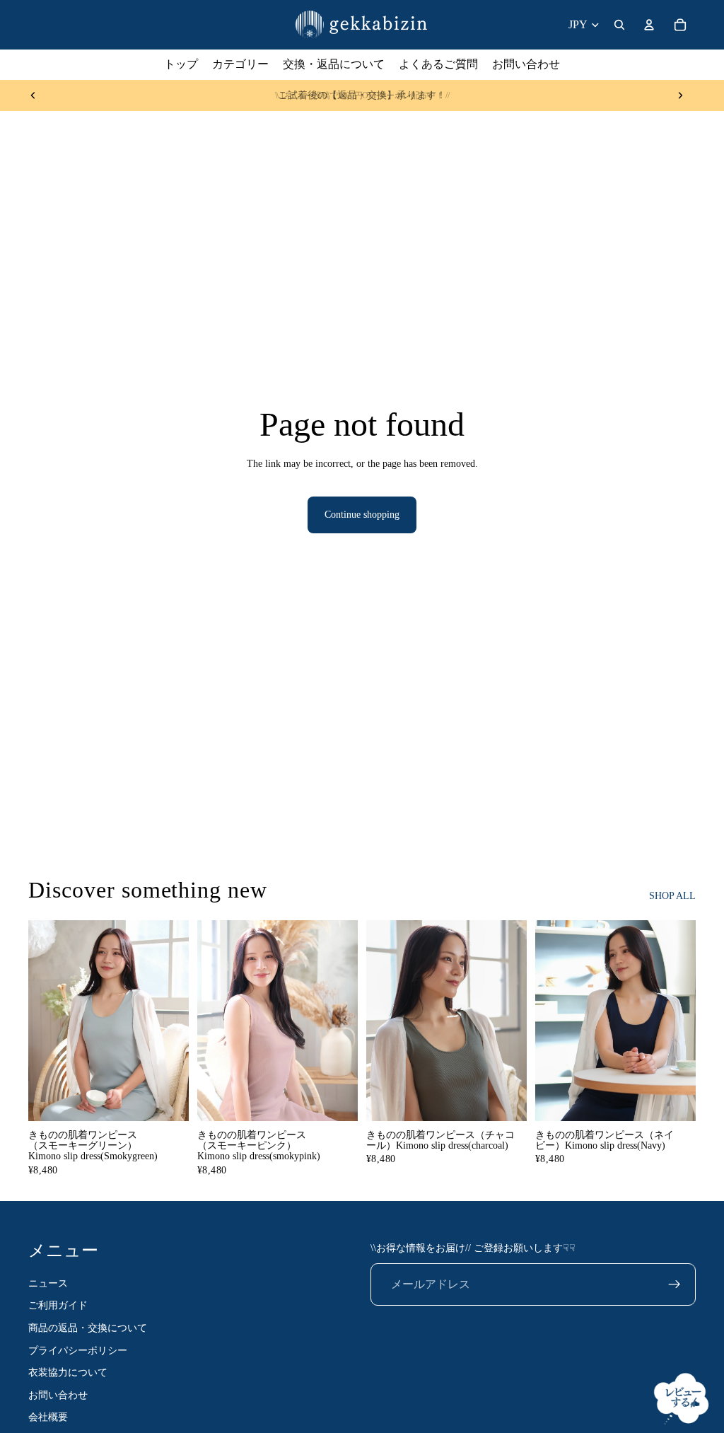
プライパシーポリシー (77, 1350)
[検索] (619, 24)
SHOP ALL (672, 895)
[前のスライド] (33, 95)
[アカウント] (649, 24)
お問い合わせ (58, 1395)
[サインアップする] (674, 1284)
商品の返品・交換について (87, 1328)
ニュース (48, 1283)
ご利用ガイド (58, 1306)
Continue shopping (362, 514)
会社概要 (48, 1417)
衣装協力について (67, 1372)
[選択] (167, 1099)
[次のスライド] (680, 95)
